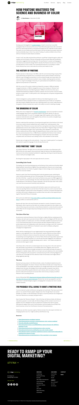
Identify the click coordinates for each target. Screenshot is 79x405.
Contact (63, 372)
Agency (53, 380)
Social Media (39, 392)
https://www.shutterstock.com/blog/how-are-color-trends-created (36, 330)
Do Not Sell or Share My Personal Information (39, 400)
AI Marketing (39, 374)
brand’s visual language (40, 111)
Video (38, 387)
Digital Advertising (40, 390)
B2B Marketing (40, 383)
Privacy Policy (29, 400)
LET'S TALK (11, 362)
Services (39, 372)
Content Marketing (41, 381)
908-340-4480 (10, 380)
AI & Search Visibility (41, 385)
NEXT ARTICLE (67, 341)
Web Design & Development (42, 379)
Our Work (54, 372)
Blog (62, 374)
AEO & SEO (39, 388)
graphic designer (36, 45)
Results (52, 377)
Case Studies (54, 374)
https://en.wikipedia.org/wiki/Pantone (28, 323)
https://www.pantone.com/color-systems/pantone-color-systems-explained (38, 321)
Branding (38, 377)
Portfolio (53, 375)
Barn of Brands (54, 382)
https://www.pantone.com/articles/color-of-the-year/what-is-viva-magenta (38, 335)
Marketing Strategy (41, 375)
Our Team (53, 384)
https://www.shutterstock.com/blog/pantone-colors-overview (34, 328)
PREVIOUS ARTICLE (13, 341)
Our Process (53, 385)
